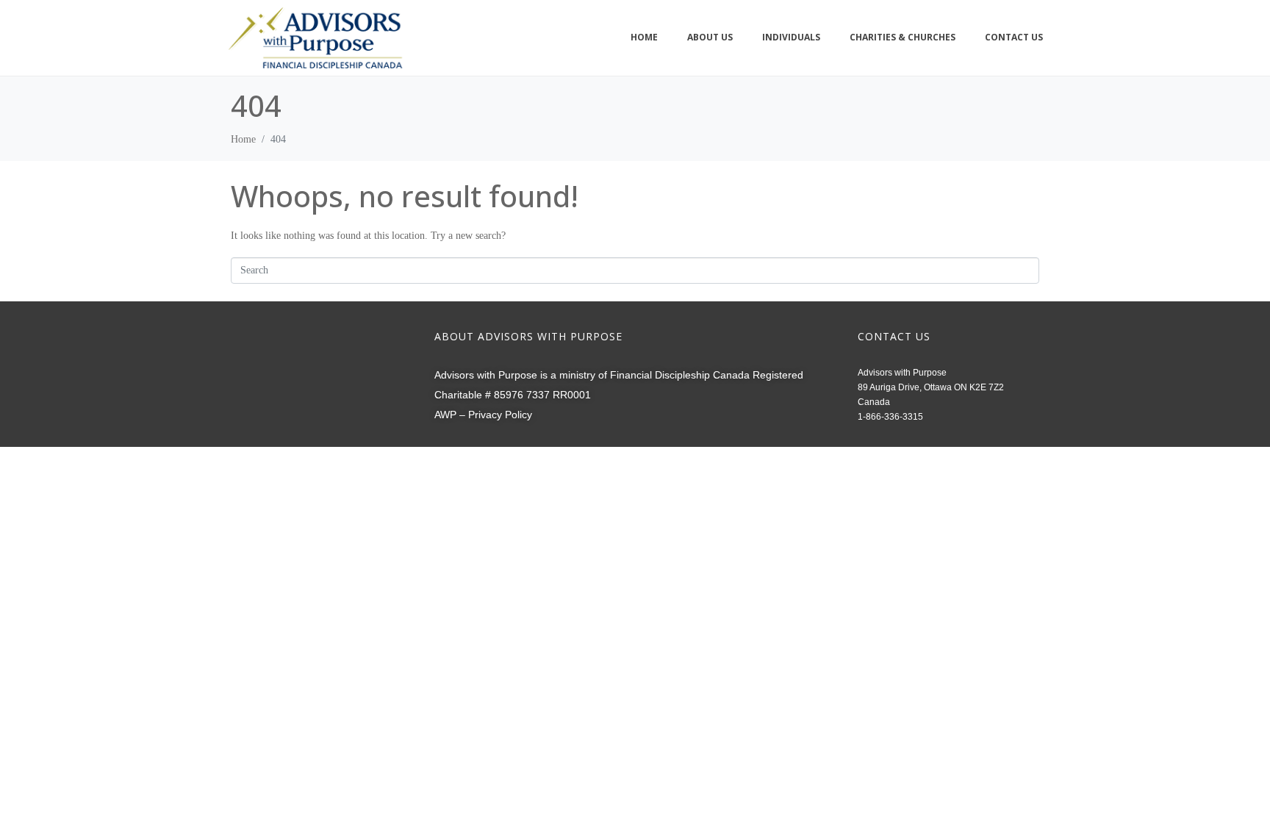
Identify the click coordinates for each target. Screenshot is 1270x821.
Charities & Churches (902, 37)
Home (644, 37)
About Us (710, 37)
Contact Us (1014, 37)
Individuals (791, 37)
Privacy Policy (500, 414)
